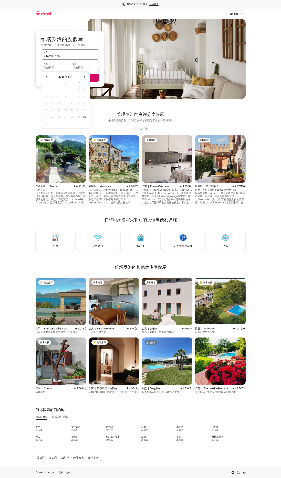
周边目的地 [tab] (41, 416)
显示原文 (154, 4)
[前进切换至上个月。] (47, 77)
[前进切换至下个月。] (84, 77)
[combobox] (70, 56)
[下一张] (146, 128)
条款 (68, 472)
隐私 (61, 472)
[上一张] (134, 128)
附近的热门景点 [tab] (60, 416)
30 (84, 116)
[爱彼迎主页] (44, 14)
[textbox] (55, 67)
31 (46, 123)
